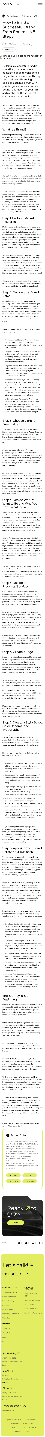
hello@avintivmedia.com (12, 1361)
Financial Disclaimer (22, 1431)
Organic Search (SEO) (30, 1295)
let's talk (16, 1223)
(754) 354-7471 (8, 1375)
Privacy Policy (16, 1423)
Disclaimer (32, 1427)
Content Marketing (32, 1300)
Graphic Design (8, 1309)
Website (13, 1175)
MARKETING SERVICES (29, 1288)
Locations (6, 1337)
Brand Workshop (9, 1297)
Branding (5, 1305)
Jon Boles (21, 1135)
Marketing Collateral (10, 1314)
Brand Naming (8, 1301)
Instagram (13, 1181)
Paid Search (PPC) (31, 1309)
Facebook (29, 1181)
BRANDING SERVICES (11, 1287)
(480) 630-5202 (9, 1358)
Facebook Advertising (33, 1313)
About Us (6, 1329)
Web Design (7, 1318)
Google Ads (29, 1304)
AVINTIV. (17, 1420)
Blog (4, 1341)
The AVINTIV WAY (9, 1292)
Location (5, 1365)
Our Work (6, 1333)
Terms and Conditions (17, 1427)
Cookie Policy (28, 1423)
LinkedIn (29, 1175)
